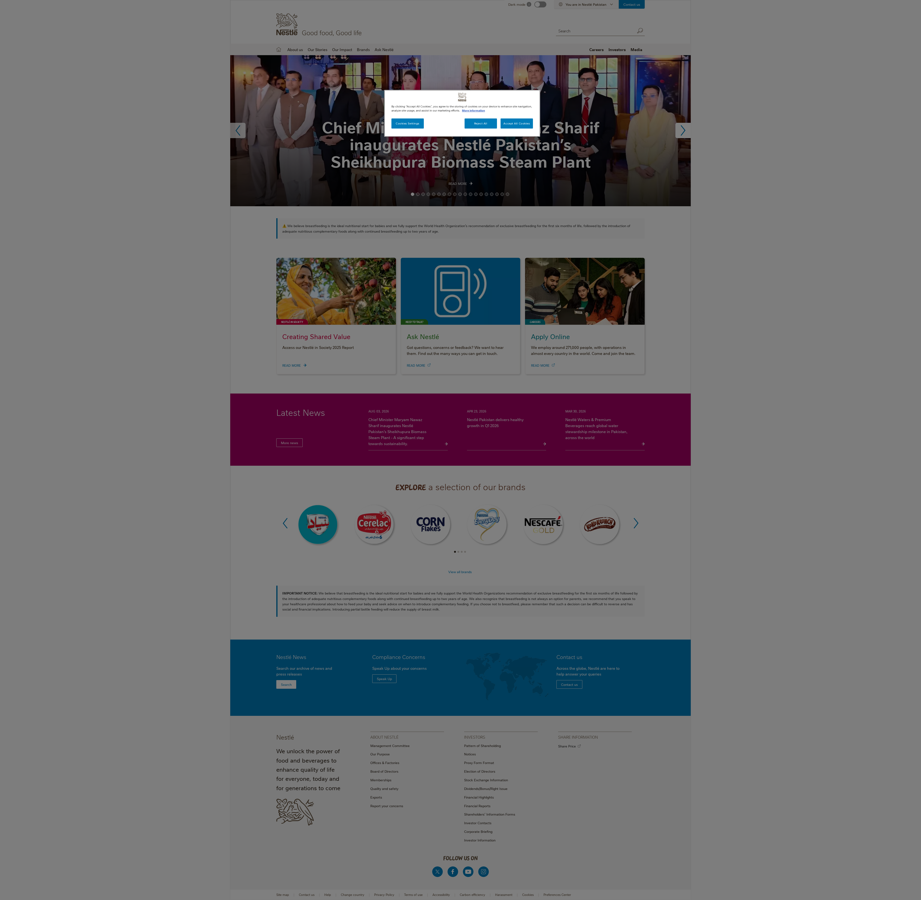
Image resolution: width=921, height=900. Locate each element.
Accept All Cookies (516, 123)
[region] (462, 113)
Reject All (480, 123)
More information (473, 110)
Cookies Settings (407, 123)
